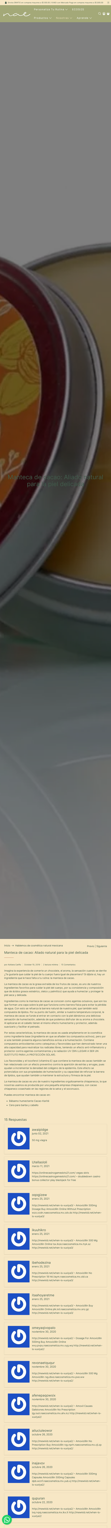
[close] (108, 2)
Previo (90, 946)
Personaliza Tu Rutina (49, 9)
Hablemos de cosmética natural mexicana (39, 945)
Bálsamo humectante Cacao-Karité (29, 1101)
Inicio (7, 945)
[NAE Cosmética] (16, 13)
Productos (41, 18)
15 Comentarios (68, 964)
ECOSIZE (78, 9)
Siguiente (101, 946)
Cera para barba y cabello (23, 1105)
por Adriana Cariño (12, 964)
